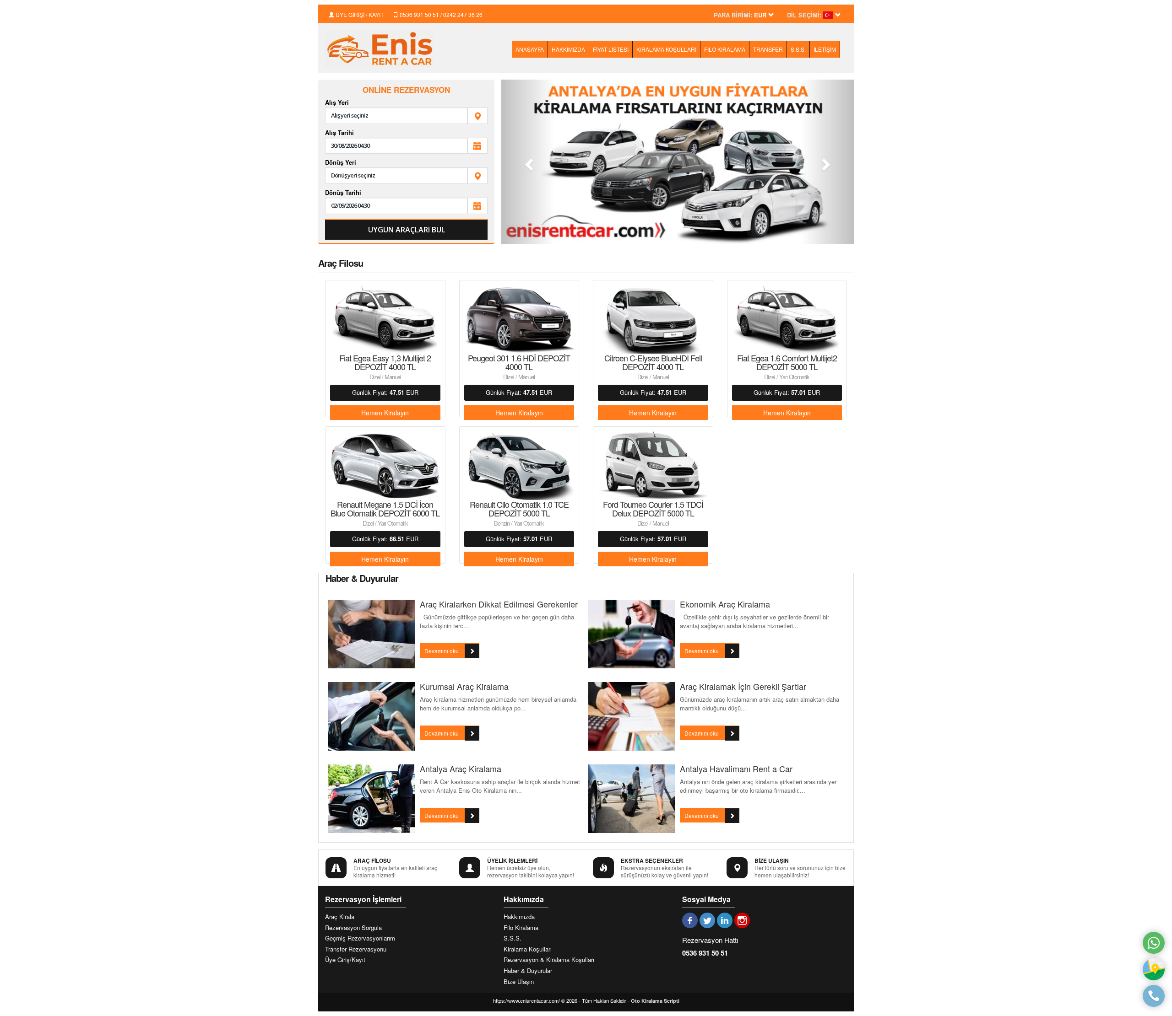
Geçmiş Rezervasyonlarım (360, 938)
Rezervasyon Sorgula (353, 928)
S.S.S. (798, 49)
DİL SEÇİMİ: (804, 15)
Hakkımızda (519, 917)
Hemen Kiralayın (385, 412)
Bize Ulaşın (519, 982)
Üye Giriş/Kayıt (345, 960)
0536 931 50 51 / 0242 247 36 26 (440, 14)
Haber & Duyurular (528, 971)
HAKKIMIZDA (568, 49)
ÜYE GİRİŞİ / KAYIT (359, 14)
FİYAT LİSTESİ (611, 49)
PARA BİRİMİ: (733, 15)
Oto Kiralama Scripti (655, 1000)
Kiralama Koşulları (528, 949)
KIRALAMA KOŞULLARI (666, 49)
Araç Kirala (339, 917)
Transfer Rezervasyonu (355, 949)
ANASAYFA (529, 49)
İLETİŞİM (825, 49)
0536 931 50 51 (705, 953)
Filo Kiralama (521, 928)
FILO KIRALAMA (724, 49)
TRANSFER (768, 49)
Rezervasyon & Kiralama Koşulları (549, 960)
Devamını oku (442, 651)
